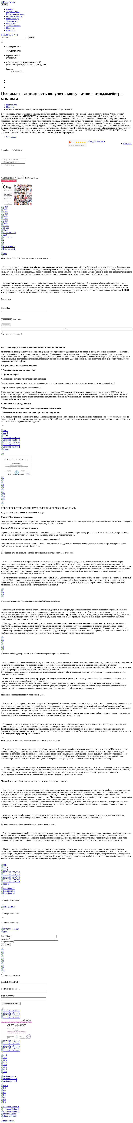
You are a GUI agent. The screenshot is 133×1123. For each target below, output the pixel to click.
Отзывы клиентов (14, 16)
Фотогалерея (12, 21)
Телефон (5, 939)
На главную (11, 105)
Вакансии (10, 23)
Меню (4, 5)
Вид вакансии (7, 942)
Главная (9, 9)
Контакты (10, 30)
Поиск (31, 37)
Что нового (11, 137)
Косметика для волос (15, 14)
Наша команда (12, 19)
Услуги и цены (12, 12)
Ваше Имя (6, 936)
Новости (10, 28)
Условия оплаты (13, 26)
